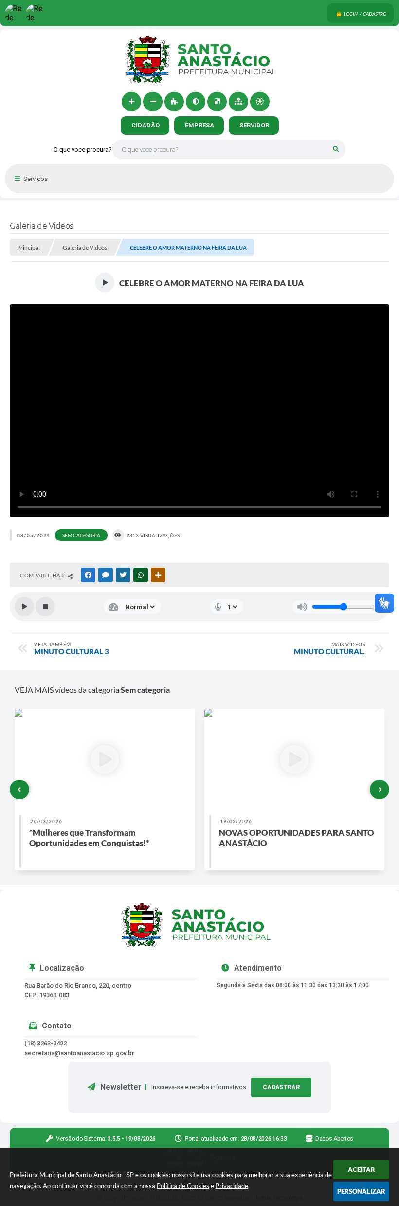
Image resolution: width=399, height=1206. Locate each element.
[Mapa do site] (238, 101)
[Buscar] (335, 149)
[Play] (24, 606)
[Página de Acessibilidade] (260, 101)
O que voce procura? (83, 149)
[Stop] (45, 606)
